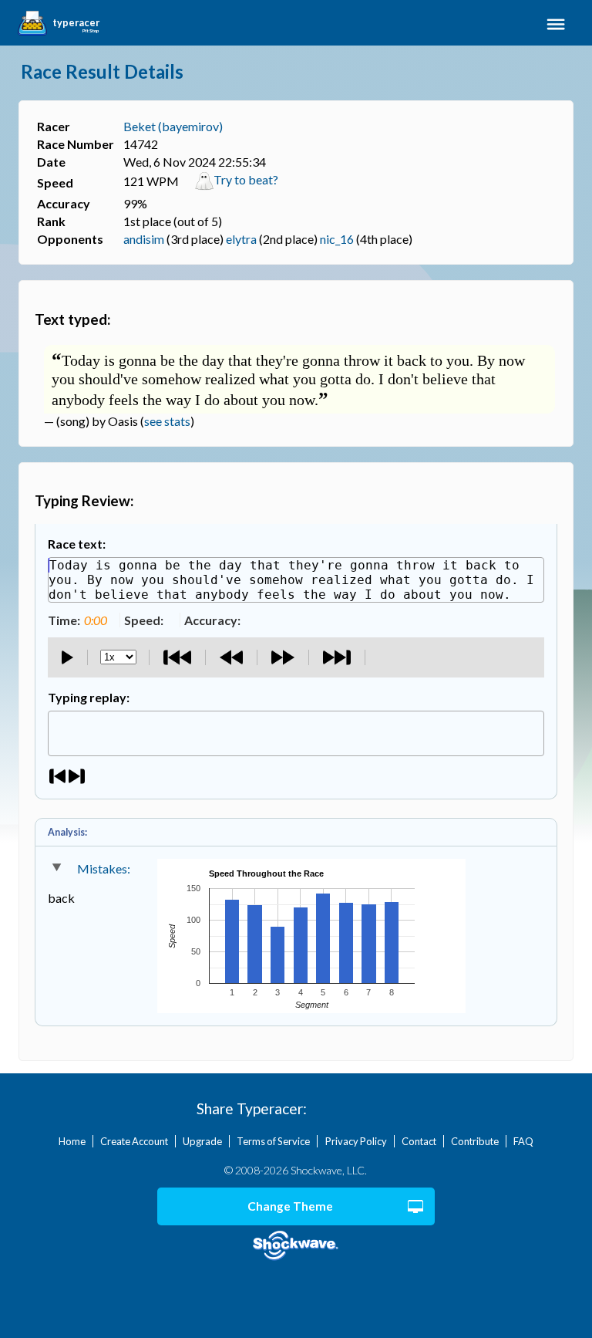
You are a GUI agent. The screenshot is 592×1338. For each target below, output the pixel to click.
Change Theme (290, 1206)
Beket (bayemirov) (173, 126)
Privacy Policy (356, 1141)
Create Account (134, 1141)
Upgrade (202, 1141)
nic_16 (337, 238)
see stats (167, 421)
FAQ (523, 1141)
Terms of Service (273, 1141)
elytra (241, 238)
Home (72, 1141)
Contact (419, 1141)
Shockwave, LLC (296, 1246)
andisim (143, 238)
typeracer (75, 23)
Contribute (475, 1141)
